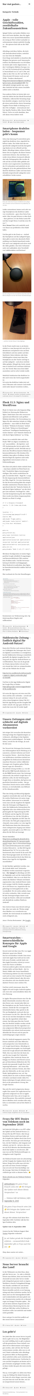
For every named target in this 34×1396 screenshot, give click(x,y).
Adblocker (5, 928)
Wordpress (15, 631)
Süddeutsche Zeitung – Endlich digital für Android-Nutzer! (17, 640)
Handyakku (23, 394)
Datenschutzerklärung (9, 1392)
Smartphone (25, 396)
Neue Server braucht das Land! (16, 1266)
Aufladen (11, 394)
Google (9, 1112)
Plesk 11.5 (26, 629)
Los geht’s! (9, 1331)
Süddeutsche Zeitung (19, 929)
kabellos (28, 394)
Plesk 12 (5, 631)
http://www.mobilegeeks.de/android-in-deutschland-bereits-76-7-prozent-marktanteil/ (16, 841)
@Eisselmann (9, 1184)
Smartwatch (26, 1112)
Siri (21, 1112)
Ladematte (5, 396)
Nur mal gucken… (12, 4)
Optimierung (6, 629)
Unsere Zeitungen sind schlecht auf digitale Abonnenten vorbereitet (17, 723)
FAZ (24, 928)
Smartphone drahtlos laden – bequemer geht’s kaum (16, 131)
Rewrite (10, 631)
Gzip (24, 628)
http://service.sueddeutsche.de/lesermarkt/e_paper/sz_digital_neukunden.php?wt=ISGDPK (17, 675)
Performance (13, 629)
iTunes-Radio (16, 122)
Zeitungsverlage (7, 931)
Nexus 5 (11, 396)
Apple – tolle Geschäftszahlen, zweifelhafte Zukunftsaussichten (15, 24)
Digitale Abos (14, 928)
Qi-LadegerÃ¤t (17, 396)
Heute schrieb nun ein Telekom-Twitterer (17, 1177)
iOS (19, 1112)
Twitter (5, 1233)
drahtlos (17, 394)
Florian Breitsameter (20, 120)
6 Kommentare (25, 631)
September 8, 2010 (11, 1201)
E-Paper (20, 928)
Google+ (28, 920)
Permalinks (20, 629)
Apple (10, 122)
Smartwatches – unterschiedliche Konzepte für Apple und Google (15, 942)
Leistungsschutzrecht (8, 929)
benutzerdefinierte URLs (15, 628)
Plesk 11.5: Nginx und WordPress (16, 404)
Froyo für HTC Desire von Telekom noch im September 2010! (16, 1121)
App (9, 928)
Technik (5, 122)
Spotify (22, 122)
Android (5, 1112)
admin (19, 713)
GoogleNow (15, 1112)
